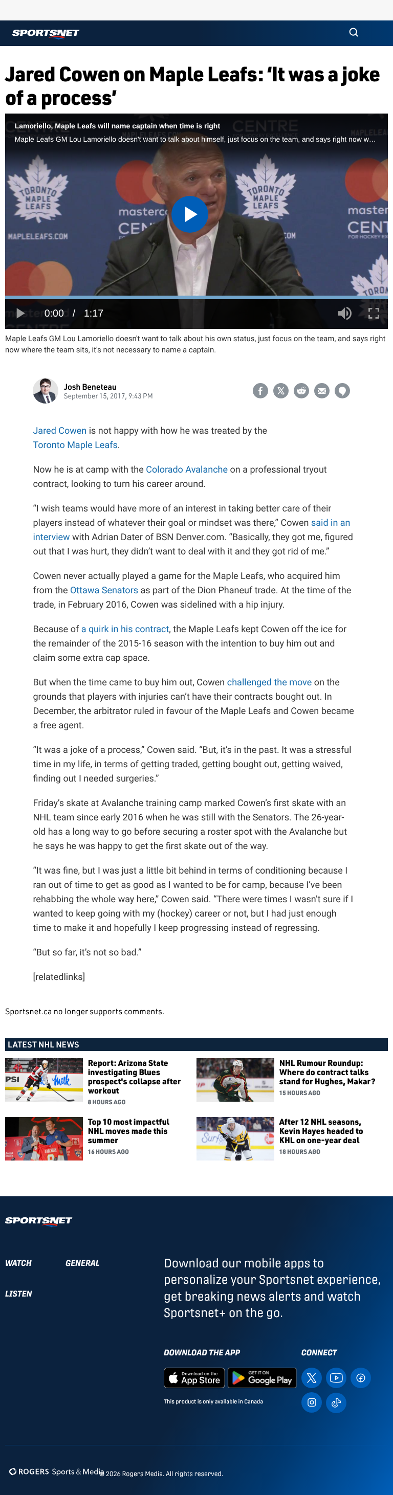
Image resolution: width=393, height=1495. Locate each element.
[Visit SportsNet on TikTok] (336, 1402)
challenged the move (270, 682)
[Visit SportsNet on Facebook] (361, 1377)
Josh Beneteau (89, 386)
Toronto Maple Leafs (75, 445)
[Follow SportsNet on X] (311, 1377)
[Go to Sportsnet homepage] (45, 34)
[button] (353, 33)
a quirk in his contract (125, 629)
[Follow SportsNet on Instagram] (311, 1402)
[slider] (196, 297)
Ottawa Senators (104, 590)
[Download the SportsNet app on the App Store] (194, 1377)
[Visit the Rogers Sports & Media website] (56, 1472)
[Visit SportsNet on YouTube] (336, 1377)
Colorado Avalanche (187, 469)
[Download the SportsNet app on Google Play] (262, 1377)
